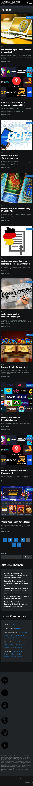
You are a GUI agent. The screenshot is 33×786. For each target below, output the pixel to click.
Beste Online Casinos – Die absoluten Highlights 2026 (13, 103)
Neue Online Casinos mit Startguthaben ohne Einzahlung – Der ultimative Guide (16, 635)
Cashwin (18, 628)
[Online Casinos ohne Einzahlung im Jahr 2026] (16, 188)
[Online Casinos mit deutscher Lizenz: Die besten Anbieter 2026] (16, 241)
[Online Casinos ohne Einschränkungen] (16, 397)
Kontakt (27, 782)
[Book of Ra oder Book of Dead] (16, 346)
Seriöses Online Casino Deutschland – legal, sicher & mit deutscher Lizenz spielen (15, 604)
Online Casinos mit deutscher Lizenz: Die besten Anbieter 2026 (16, 262)
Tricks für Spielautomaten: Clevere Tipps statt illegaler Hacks (16, 597)
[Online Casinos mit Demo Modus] (16, 501)
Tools (13, 624)
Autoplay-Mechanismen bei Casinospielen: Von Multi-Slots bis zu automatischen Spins (16, 575)
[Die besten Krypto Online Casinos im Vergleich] (16, 29)
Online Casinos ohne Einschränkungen (10, 418)
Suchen (3, 554)
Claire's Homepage (10, 2)
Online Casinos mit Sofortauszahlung (9, 156)
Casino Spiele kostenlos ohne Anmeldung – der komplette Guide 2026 (16, 583)
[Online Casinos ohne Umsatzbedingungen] (16, 293)
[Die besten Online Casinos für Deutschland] (16, 450)
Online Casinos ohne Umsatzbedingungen (10, 315)
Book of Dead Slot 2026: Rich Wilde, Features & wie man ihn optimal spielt (16, 591)
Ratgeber (29, 17)
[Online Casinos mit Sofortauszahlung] (16, 135)
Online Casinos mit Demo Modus (15, 522)
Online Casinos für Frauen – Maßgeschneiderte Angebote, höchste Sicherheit (16, 644)
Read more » (5, 62)
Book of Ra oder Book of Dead (14, 367)
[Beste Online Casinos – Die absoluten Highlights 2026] (16, 82)
